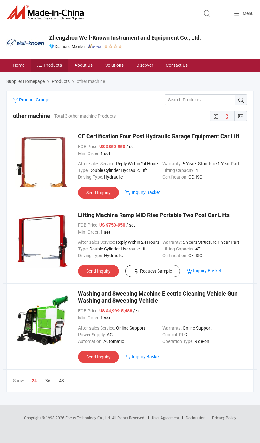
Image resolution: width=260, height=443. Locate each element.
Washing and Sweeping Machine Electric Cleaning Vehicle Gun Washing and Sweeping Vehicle (157, 297)
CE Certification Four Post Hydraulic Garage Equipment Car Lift (158, 136)
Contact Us (177, 65)
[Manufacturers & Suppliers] (46, 12)
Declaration (195, 417)
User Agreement (165, 417)
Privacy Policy (224, 417)
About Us (84, 65)
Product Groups (34, 100)
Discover (144, 65)
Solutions (114, 65)
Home (18, 65)
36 (47, 381)
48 (61, 381)
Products (53, 65)
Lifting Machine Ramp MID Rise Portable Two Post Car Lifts (154, 215)
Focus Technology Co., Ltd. (88, 417)
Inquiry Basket (146, 192)
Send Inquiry (98, 192)
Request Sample (156, 271)
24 (34, 380)
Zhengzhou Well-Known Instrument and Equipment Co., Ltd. (125, 37)
